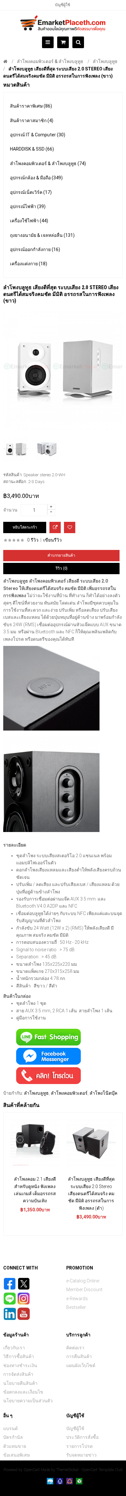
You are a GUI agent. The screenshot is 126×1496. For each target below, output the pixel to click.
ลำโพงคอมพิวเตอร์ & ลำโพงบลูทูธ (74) (48, 163)
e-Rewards (77, 1298)
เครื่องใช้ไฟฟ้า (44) (29, 220)
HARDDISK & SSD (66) (32, 149)
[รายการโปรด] (69, 527)
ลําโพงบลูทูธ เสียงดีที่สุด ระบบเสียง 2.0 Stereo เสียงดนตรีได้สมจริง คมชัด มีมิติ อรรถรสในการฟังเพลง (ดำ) (91, 1193)
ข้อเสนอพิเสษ (16, 1455)
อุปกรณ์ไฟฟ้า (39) (28, 206)
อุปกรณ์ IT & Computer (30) (37, 134)
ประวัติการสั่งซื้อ (82, 1437)
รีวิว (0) (62, 568)
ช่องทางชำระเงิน (20, 1365)
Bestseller (76, 1307)
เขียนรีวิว (52, 540)
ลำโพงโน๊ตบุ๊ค (103, 1093)
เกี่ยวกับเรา (14, 1347)
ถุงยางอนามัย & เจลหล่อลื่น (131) (42, 235)
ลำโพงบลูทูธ (105, 61)
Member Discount (84, 1289)
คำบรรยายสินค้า (61, 555)
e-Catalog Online (82, 1280)
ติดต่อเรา (75, 1347)
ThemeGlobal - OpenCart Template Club (89, 1470)
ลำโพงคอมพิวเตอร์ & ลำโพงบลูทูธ (50, 61)
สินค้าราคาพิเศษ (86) (31, 106)
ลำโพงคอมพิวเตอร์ (69, 1093)
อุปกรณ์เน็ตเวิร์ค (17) (31, 192)
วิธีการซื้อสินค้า (18, 1356)
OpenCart (32, 1470)
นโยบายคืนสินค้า (20, 1383)
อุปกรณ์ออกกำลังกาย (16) (35, 249)
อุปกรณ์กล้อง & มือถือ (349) (36, 177)
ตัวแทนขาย (14, 1446)
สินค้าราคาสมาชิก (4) (31, 120)
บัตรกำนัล (13, 1437)
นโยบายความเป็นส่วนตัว (28, 1400)
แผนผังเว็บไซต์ (80, 1365)
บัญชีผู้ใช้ (62, 5)
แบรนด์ (10, 1428)
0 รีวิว (32, 540)
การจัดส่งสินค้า (18, 1374)
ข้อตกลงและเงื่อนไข (23, 1392)
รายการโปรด (79, 1446)
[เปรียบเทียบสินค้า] (55, 527)
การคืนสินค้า (79, 1356)
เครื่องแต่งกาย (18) (28, 263)
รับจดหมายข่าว (81, 1455)
